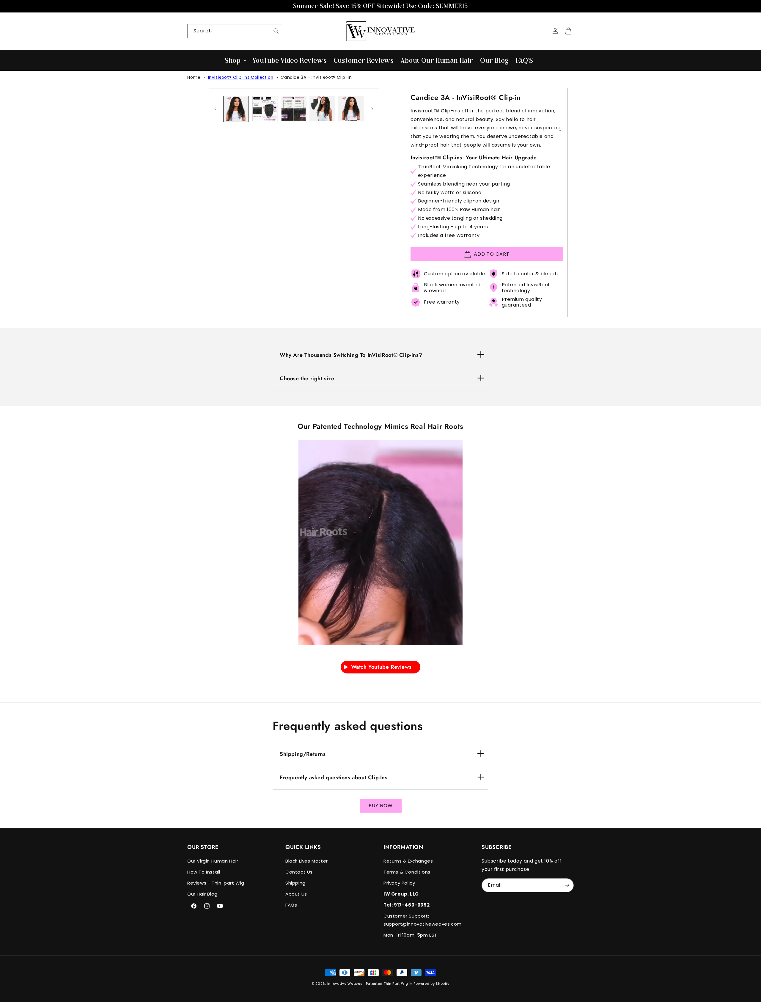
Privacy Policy (399, 883)
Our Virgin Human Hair (212, 861)
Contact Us (299, 872)
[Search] (276, 30)
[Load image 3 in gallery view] (293, 109)
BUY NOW (381, 805)
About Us (296, 894)
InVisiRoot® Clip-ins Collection (240, 77)
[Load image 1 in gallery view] (236, 109)
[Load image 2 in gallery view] (265, 109)
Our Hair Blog (202, 894)
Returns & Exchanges (408, 861)
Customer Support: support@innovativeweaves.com (422, 920)
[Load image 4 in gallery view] (322, 109)
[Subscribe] (566, 885)
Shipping (295, 883)
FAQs (291, 905)
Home (193, 77)
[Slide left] (215, 108)
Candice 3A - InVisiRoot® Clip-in (316, 77)
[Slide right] (372, 108)
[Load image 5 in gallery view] (351, 109)
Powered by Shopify (431, 983)
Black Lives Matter (306, 861)
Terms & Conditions (406, 872)
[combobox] (235, 31)
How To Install (203, 872)
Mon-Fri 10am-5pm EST (410, 935)
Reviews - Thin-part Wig (215, 883)
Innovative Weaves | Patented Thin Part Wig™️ (370, 983)
